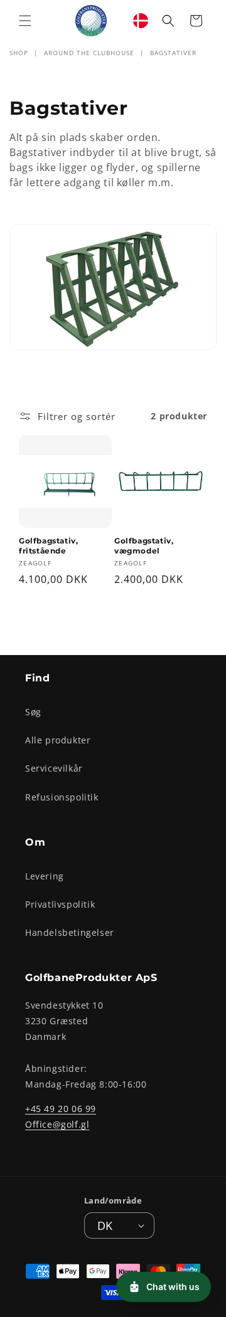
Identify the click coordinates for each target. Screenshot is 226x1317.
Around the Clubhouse (89, 52)
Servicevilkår (54, 768)
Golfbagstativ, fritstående (48, 545)
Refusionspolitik (62, 797)
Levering (44, 876)
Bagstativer (173, 52)
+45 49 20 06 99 (60, 1109)
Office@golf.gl (57, 1124)
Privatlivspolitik (60, 904)
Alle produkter (57, 740)
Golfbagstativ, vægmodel (143, 545)
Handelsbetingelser (69, 932)
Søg (33, 712)
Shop (18, 52)
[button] (25, 20)
